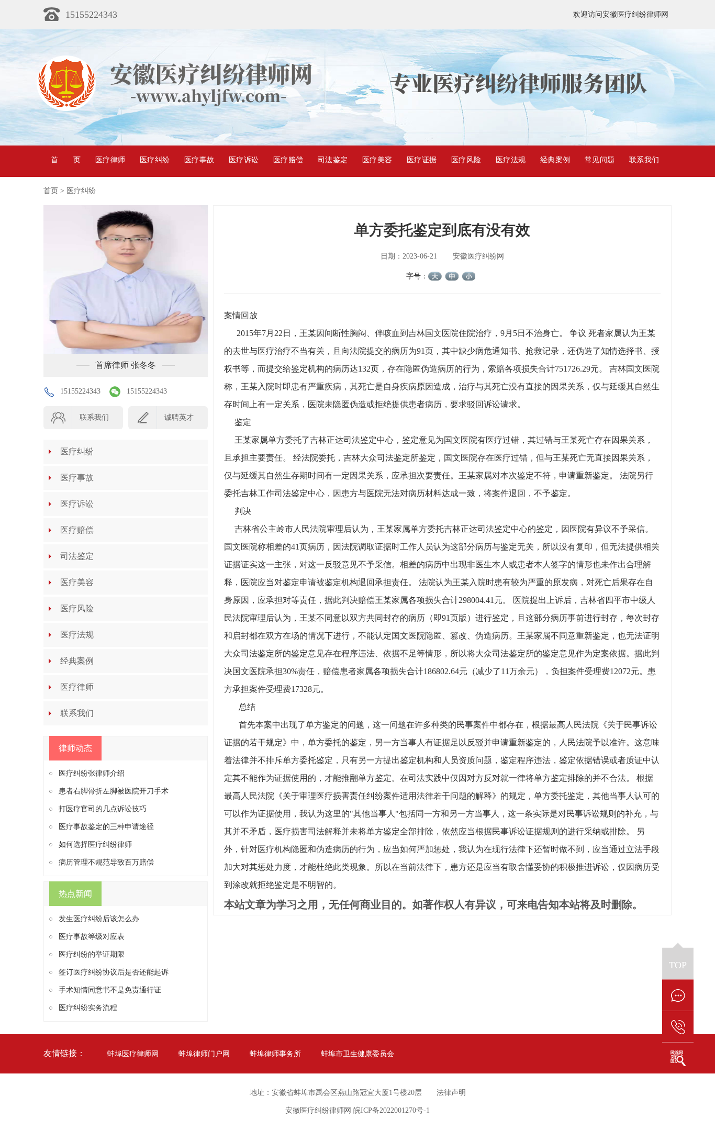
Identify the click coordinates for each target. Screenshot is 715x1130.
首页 (66, 160)
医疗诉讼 (244, 160)
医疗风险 (466, 160)
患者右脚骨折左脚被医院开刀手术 (114, 791)
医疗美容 (377, 160)
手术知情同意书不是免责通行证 (110, 990)
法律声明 (451, 1093)
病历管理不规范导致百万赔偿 (106, 862)
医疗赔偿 (288, 160)
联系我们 (644, 160)
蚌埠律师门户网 (204, 1054)
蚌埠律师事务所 (275, 1054)
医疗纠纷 (155, 160)
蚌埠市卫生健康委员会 (357, 1054)
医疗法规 (511, 160)
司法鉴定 (333, 160)
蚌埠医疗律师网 (133, 1054)
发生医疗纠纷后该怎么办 (99, 919)
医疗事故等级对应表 (92, 937)
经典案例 (555, 160)
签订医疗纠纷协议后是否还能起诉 (114, 972)
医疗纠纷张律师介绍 (92, 773)
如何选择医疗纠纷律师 (95, 844)
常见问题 (600, 160)
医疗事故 (199, 160)
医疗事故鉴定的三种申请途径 (106, 827)
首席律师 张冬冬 (125, 365)
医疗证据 (422, 160)
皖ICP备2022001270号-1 (391, 1110)
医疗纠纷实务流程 (88, 1008)
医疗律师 (110, 160)
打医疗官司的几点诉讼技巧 (103, 809)
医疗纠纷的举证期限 (92, 954)
